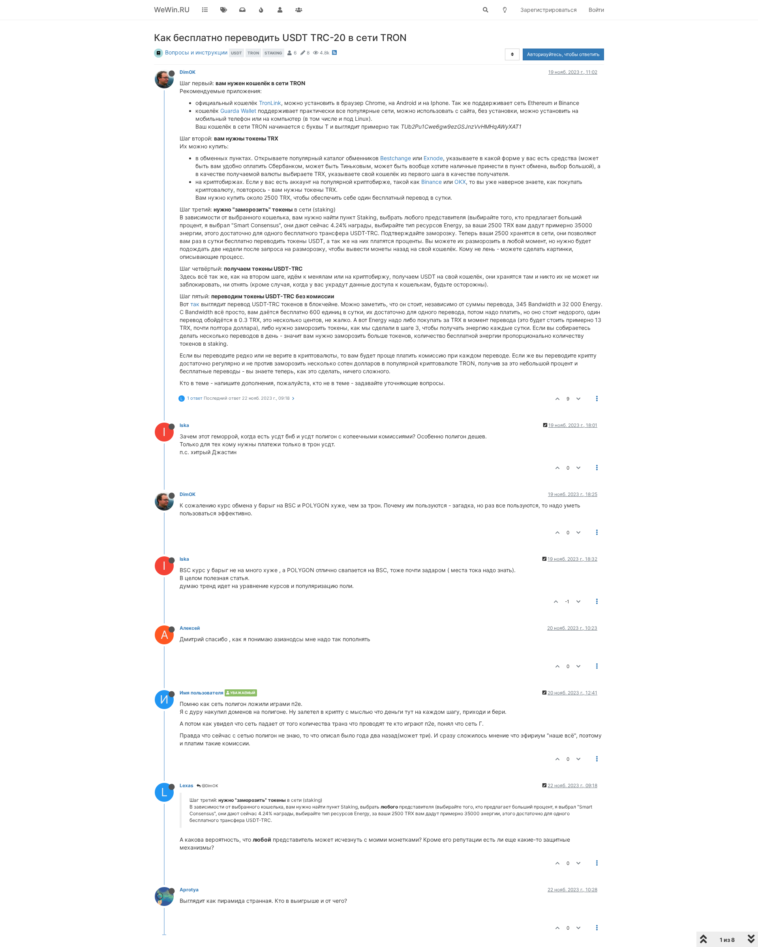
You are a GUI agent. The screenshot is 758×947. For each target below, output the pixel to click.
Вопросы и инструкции (196, 52)
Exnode (433, 158)
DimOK (187, 72)
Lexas (186, 785)
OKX (460, 181)
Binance (431, 181)
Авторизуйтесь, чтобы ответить (563, 54)
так (194, 304)
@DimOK (209, 785)
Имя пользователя (201, 693)
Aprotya (189, 890)
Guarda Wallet (238, 110)
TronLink (270, 102)
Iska (184, 425)
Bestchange (395, 158)
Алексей (190, 628)
